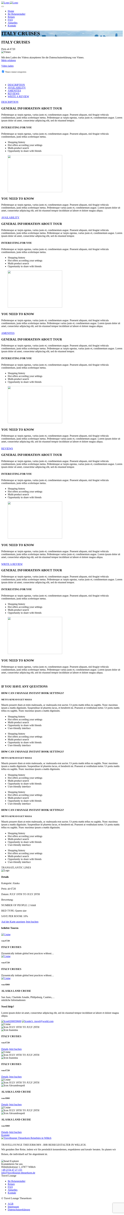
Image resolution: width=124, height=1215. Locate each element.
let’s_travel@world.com (41, 1021)
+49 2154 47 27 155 (11, 1169)
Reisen (11, 17)
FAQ (10, 19)
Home (11, 11)
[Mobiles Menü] (2, 6)
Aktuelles (12, 22)
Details (4, 1049)
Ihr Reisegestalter (16, 14)
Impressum (13, 1206)
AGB (10, 1203)
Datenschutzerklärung (19, 1209)
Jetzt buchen (15, 1049)
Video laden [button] (7, 66)
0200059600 (14, 1021)
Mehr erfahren (8, 60)
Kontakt (12, 25)
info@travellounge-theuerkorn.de (18, 1172)
